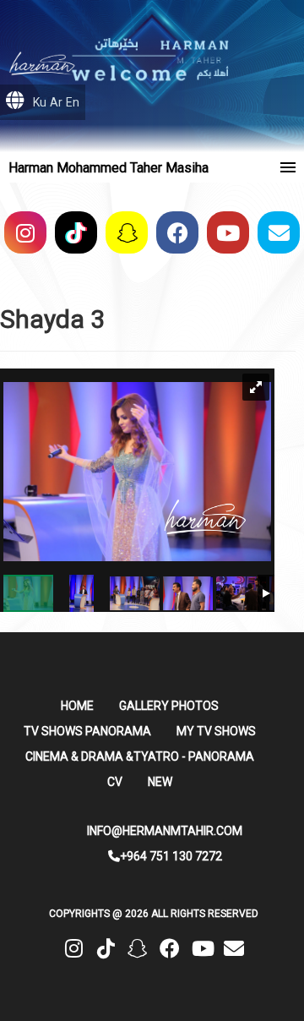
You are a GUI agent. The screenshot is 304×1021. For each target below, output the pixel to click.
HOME (77, 706)
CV (114, 782)
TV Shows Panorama (87, 731)
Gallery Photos (169, 706)
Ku (39, 102)
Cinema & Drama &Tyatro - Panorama (139, 756)
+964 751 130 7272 (171, 856)
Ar (56, 102)
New (160, 782)
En (72, 102)
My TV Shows (216, 731)
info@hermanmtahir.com (164, 831)
